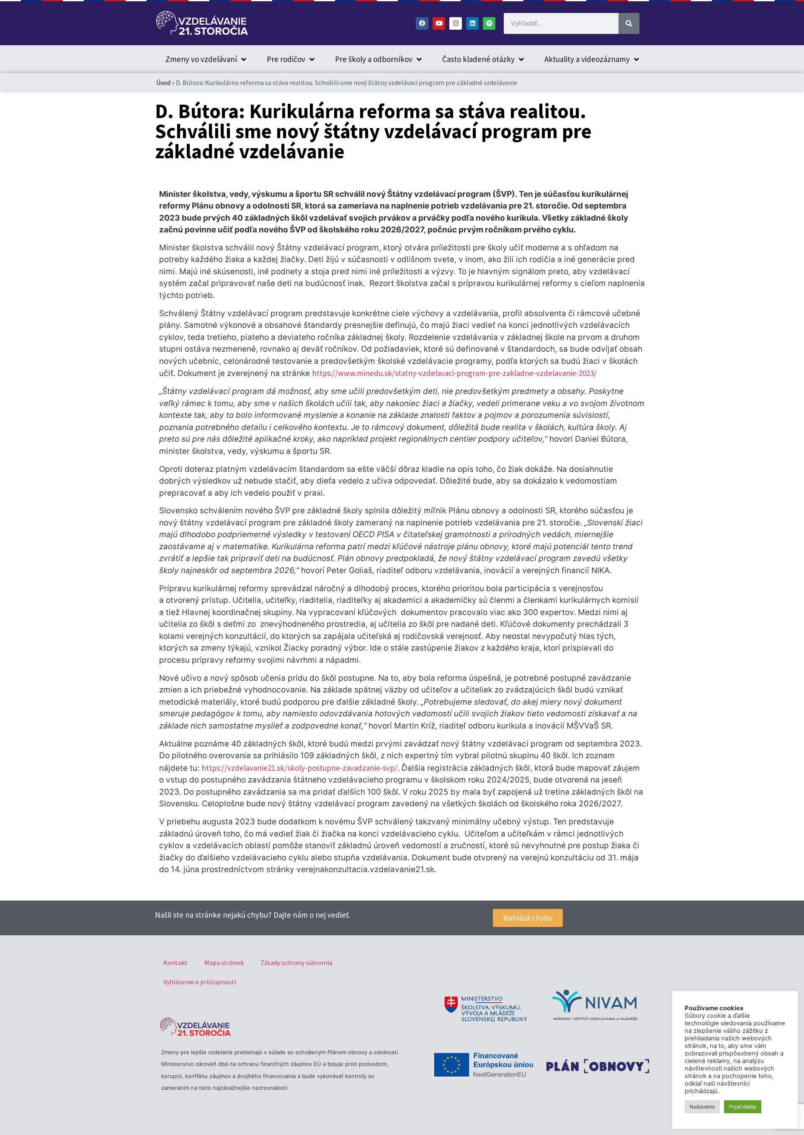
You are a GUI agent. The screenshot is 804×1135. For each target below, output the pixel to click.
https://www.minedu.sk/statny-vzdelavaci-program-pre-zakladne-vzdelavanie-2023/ (454, 373)
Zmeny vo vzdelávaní (201, 59)
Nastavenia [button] (702, 1106)
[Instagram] (455, 23)
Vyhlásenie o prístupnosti (199, 982)
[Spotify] (489, 23)
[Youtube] (439, 23)
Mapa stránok (224, 962)
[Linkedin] (472, 23)
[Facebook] (422, 23)
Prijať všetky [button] (742, 1106)
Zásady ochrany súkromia (296, 962)
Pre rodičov (286, 59)
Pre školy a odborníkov (373, 59)
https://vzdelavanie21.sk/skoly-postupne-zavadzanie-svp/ (299, 768)
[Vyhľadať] (628, 23)
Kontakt (175, 962)
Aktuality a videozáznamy (587, 59)
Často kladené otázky (478, 59)
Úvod (163, 82)
